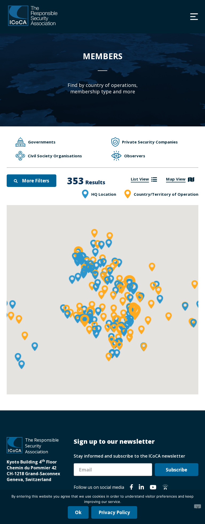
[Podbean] (165, 488)
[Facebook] (131, 488)
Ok (78, 512)
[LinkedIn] (141, 488)
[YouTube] (153, 488)
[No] (197, 506)
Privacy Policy (114, 512)
